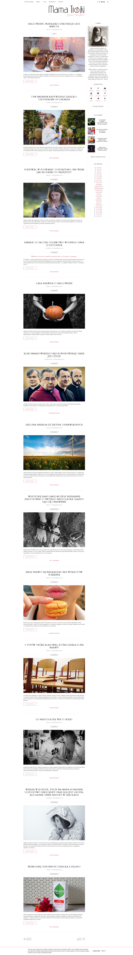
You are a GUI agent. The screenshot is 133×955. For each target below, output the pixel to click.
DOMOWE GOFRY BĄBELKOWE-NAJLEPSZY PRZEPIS (102, 140)
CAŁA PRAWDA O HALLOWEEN (54, 283)
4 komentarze (55, 855)
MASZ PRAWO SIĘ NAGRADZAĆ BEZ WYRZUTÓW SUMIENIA (54, 573)
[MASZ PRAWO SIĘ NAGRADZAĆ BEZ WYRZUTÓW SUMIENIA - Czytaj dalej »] (54, 619)
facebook (98, 90)
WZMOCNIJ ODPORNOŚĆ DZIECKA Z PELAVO (54, 866)
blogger (91, 95)
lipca (98, 194)
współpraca (54, 874)
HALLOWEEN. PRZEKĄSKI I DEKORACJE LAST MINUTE (54, 25)
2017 (97, 208)
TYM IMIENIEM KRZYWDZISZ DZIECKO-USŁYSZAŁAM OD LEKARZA (54, 98)
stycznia (97, 206)
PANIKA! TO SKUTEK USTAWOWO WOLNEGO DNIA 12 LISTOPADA (54, 244)
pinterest (105, 95)
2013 (97, 216)
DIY (54, 33)
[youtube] (101, 2)
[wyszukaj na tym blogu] (108, 2)
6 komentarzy (55, 231)
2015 (97, 212)
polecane (54, 179)
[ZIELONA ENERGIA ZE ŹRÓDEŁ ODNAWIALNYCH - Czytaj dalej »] (54, 469)
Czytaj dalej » (30, 81)
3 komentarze (55, 85)
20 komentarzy (55, 158)
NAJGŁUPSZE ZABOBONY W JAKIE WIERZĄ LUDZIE (102, 149)
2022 (97, 174)
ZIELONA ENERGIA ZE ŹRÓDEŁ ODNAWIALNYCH (54, 424)
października (97, 188)
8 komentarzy (55, 342)
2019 (97, 180)
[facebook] (97, 2)
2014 (97, 214)
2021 (97, 176)
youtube (105, 90)
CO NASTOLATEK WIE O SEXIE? (54, 719)
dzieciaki (54, 106)
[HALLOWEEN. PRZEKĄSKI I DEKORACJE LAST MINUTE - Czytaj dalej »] (54, 71)
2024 (98, 170)
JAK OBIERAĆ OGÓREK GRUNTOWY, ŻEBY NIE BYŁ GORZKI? (102, 122)
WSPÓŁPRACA (52, 1)
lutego (98, 204)
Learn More (96, 951)
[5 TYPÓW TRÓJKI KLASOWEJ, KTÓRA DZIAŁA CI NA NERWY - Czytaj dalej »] (54, 692)
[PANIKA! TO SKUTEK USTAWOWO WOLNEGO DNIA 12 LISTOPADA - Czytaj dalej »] (54, 256)
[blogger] (104, 2)
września (97, 190)
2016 (97, 210)
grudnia (98, 184)
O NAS (44, 1)
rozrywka (54, 654)
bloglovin (98, 95)
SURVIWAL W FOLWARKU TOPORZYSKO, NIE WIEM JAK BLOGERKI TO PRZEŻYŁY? (54, 171)
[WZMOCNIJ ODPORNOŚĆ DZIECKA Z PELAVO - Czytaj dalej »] (54, 911)
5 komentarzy (55, 485)
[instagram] (99, 2)
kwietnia (98, 200)
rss (105, 100)
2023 (98, 172)
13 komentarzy (55, 927)
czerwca (98, 196)
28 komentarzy (55, 778)
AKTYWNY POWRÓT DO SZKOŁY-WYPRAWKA (102, 131)
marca (98, 202)
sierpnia (97, 192)
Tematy (38, 1)
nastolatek (54, 509)
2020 (97, 178)
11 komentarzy (55, 560)
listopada (97, 186)
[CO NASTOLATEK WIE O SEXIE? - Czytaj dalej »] (54, 764)
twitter (91, 100)
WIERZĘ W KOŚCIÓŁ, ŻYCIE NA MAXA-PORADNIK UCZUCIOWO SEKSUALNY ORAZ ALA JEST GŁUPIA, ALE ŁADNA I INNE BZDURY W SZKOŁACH (54, 792)
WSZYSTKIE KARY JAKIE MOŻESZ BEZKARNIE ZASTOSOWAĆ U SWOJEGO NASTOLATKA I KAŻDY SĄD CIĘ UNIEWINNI (54, 499)
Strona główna (29, 1)
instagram (91, 90)
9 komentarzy (55, 707)
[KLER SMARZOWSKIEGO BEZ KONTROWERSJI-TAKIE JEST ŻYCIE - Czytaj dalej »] (54, 401)
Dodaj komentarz (55, 413)
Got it (104, 951)
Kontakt (60, 1)
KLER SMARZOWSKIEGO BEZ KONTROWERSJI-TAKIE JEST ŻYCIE (54, 355)
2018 (97, 182)
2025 (98, 168)
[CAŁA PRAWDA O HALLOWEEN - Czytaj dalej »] (54, 328)
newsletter (98, 100)
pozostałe (54, 432)
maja (98, 198)
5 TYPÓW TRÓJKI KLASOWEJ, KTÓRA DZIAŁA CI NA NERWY (54, 646)
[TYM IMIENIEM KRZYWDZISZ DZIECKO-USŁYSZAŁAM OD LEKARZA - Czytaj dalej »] (54, 144)
